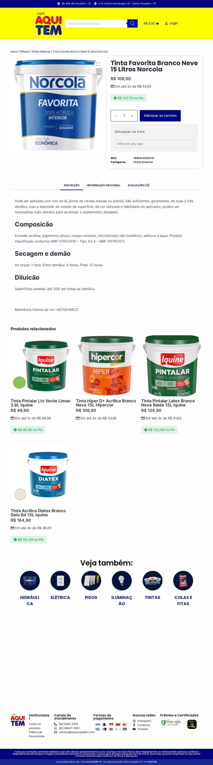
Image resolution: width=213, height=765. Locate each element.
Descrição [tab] (71, 185)
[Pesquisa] (132, 23)
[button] (98, 64)
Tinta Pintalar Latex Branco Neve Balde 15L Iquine (168, 403)
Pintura (24, 51)
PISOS (91, 597)
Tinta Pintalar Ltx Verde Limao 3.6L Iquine (40, 403)
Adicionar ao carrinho (160, 116)
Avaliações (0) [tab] (138, 185)
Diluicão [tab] (27, 277)
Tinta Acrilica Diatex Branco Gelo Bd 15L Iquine (38, 513)
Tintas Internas (40, 51)
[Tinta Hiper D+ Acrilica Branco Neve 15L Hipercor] (106, 365)
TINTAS (152, 597)
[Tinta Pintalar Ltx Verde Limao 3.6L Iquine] (41, 365)
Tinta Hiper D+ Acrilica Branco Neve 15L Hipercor (106, 403)
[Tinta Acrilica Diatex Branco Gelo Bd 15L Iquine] (41, 475)
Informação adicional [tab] (103, 185)
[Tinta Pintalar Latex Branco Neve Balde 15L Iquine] (171, 365)
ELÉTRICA (60, 597)
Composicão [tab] (34, 224)
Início (14, 51)
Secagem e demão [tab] (43, 253)
